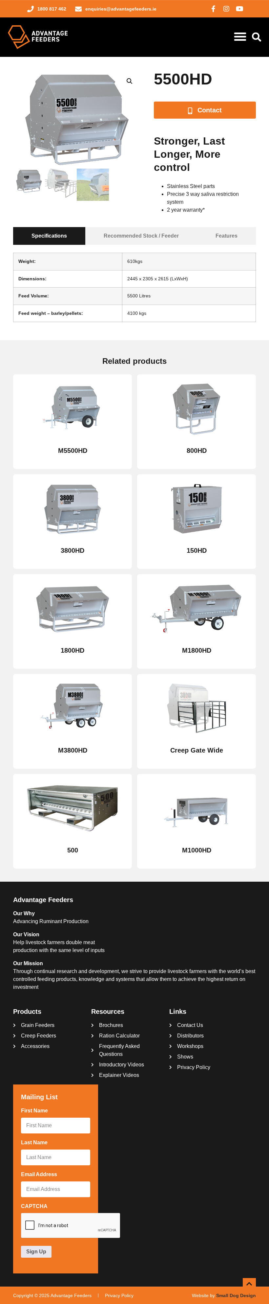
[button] (129, 81)
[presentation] (71, 1226)
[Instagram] (226, 9)
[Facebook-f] (213, 9)
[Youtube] (239, 9)
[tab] (49, 236)
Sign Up (36, 1251)
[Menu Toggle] (240, 36)
